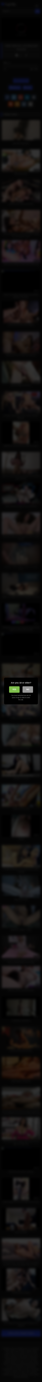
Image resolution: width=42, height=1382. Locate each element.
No (27, 689)
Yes (14, 689)
